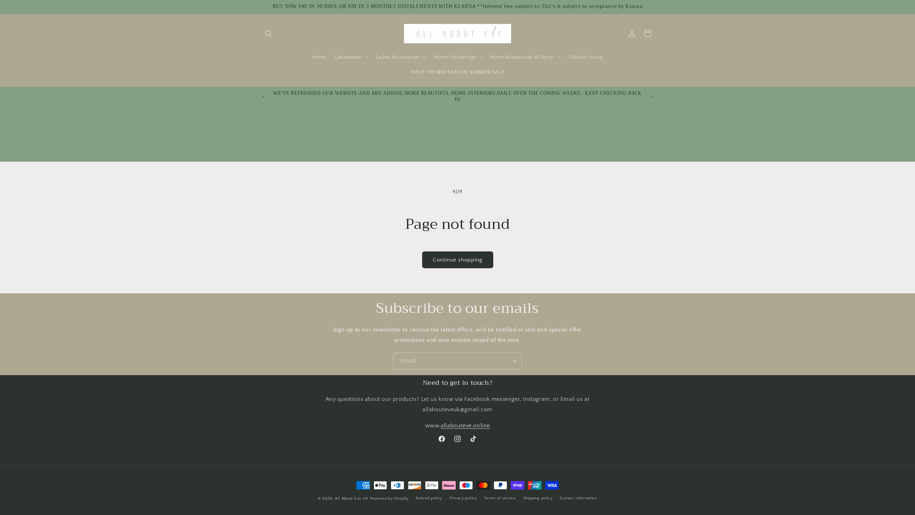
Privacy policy (463, 498)
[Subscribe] (513, 361)
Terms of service (500, 498)
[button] (269, 33)
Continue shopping (458, 260)
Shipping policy (538, 498)
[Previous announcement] (263, 96)
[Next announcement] (651, 96)
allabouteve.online (465, 425)
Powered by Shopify (389, 498)
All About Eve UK (352, 498)
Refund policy (429, 498)
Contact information (578, 498)
